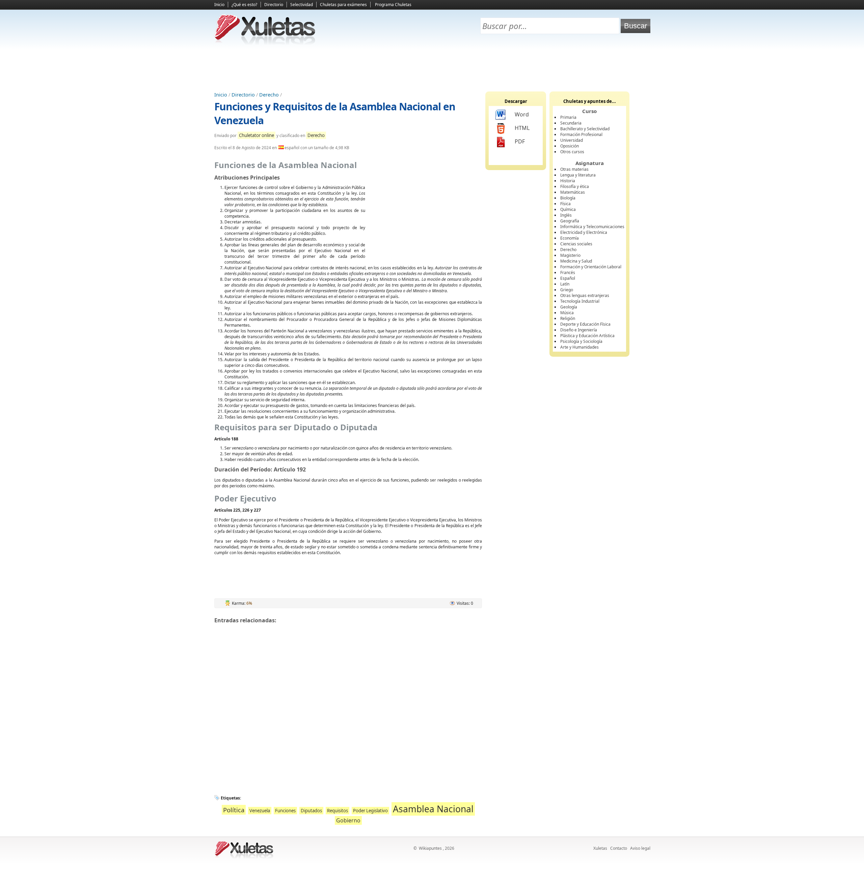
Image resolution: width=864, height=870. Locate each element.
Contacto (618, 848)
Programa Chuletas (393, 4)
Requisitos (337, 811)
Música (567, 313)
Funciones (285, 811)
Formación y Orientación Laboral (590, 267)
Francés (567, 272)
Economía (569, 238)
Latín (564, 284)
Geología (568, 307)
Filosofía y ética (574, 186)
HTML (522, 128)
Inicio (219, 4)
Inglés (566, 215)
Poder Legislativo (370, 811)
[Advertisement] (432, 68)
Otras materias (574, 169)
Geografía (569, 221)
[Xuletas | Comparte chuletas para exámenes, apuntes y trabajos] (265, 43)
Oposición (569, 146)
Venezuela (259, 811)
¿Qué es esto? (244, 4)
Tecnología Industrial (579, 301)
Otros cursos (572, 152)
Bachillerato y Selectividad (585, 129)
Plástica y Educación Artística (587, 335)
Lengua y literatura (578, 175)
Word (522, 114)
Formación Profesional (581, 134)
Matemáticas (572, 192)
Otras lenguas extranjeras (584, 295)
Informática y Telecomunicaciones (592, 226)
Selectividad (301, 4)
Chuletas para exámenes (343, 4)
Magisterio (570, 255)
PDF (520, 141)
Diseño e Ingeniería (578, 330)
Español (567, 278)
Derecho (269, 94)
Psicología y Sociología (581, 341)
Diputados (311, 811)
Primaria (568, 117)
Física (565, 204)
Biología (567, 198)
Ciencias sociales (576, 244)
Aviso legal (640, 848)
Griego (566, 290)
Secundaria (571, 123)
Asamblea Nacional (433, 809)
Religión (567, 318)
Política (233, 810)
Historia (567, 181)
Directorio (273, 4)
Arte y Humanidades (579, 347)
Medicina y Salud (576, 261)
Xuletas (600, 848)
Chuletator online (256, 135)
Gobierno (348, 820)
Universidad (571, 140)
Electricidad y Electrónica (583, 232)
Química (568, 209)
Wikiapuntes (430, 848)
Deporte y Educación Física (585, 324)
